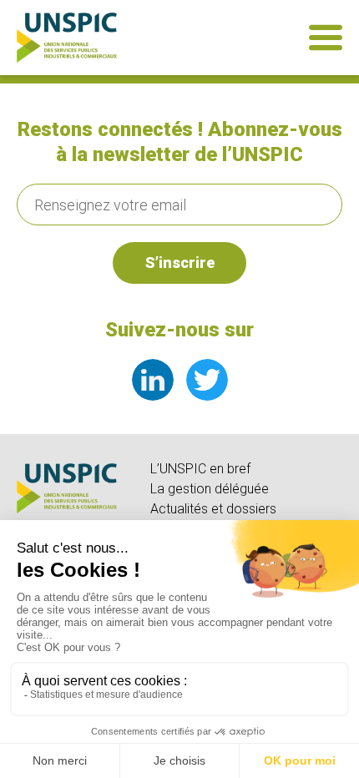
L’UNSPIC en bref (200, 469)
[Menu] (325, 37)
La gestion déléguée (209, 489)
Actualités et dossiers (213, 509)
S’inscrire (180, 262)
